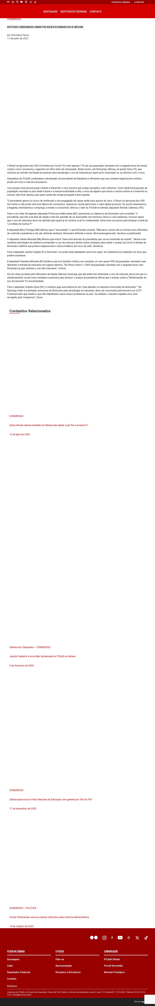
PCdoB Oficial (112, 959)
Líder (10, 965)
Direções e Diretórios (68, 972)
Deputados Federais (74, 11)
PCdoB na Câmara (121, 2)
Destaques (50, 11)
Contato (95, 11)
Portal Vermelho (113, 965)
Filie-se (60, 959)
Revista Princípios (114, 972)
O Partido (139, 2)
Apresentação (64, 965)
